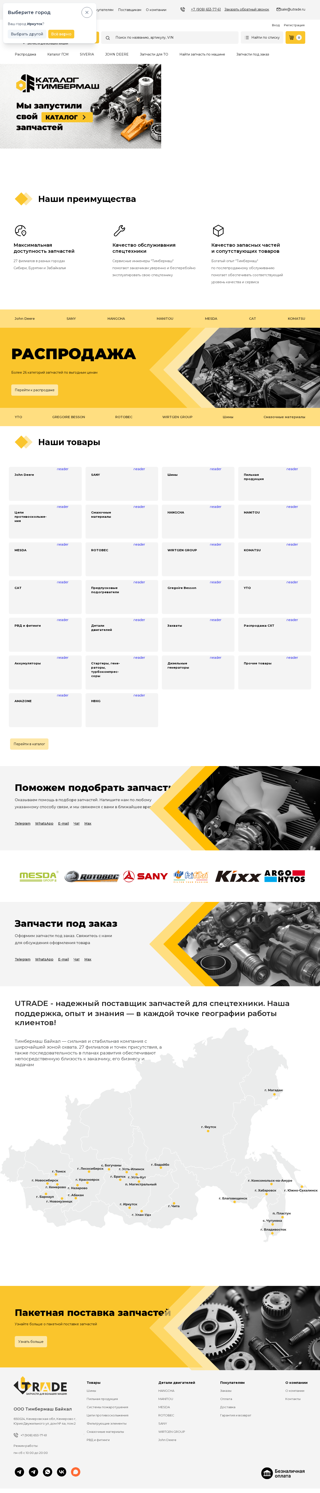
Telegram (22, 823)
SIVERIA (87, 54)
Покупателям (102, 10)
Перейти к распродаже (35, 390)
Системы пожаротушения (107, 1407)
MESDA (211, 318)
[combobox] (169, 37)
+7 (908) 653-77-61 (206, 9)
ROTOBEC (123, 417)
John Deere (25, 318)
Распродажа (25, 54)
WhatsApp (44, 823)
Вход (276, 25)
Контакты (293, 1399)
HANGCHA (116, 318)
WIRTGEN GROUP (177, 417)
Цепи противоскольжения (107, 1415)
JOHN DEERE (117, 54)
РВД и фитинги (98, 1440)
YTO (18, 417)
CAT (252, 318)
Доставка (227, 1407)
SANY (71, 318)
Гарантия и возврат (235, 1415)
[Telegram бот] (33, 1472)
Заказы (225, 1390)
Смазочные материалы (284, 417)
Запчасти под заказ (252, 54)
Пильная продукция (102, 1399)
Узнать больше (31, 1342)
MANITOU (165, 318)
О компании (156, 10)
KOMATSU (296, 318)
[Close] (87, 12)
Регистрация (294, 25)
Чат (77, 823)
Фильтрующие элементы (107, 1423)
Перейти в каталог (29, 744)
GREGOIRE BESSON (68, 417)
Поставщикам (129, 10)
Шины (228, 417)
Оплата (226, 1399)
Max (87, 823)
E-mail (63, 823)
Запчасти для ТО (154, 54)
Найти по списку (265, 37)
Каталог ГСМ (58, 54)
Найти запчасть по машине (202, 54)
